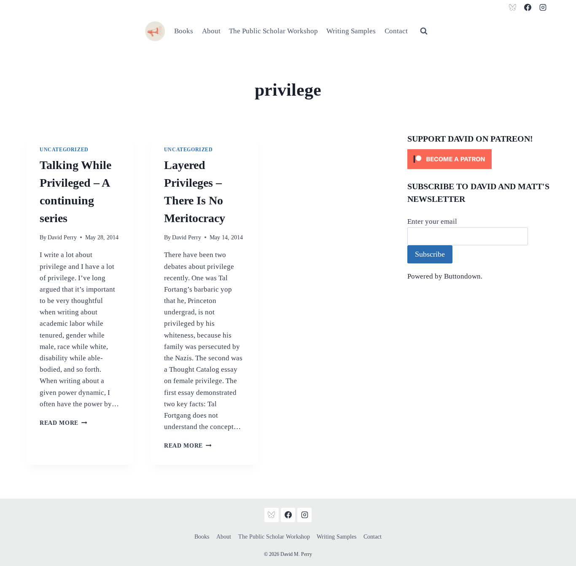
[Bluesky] (513, 7)
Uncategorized (64, 150)
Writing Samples (351, 31)
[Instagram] (543, 7)
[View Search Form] (423, 31)
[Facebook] (527, 7)
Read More (63, 423)
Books (183, 31)
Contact (396, 31)
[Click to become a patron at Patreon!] (478, 159)
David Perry (62, 237)
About (211, 31)
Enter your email (432, 221)
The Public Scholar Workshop (273, 31)
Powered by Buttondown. (444, 276)
